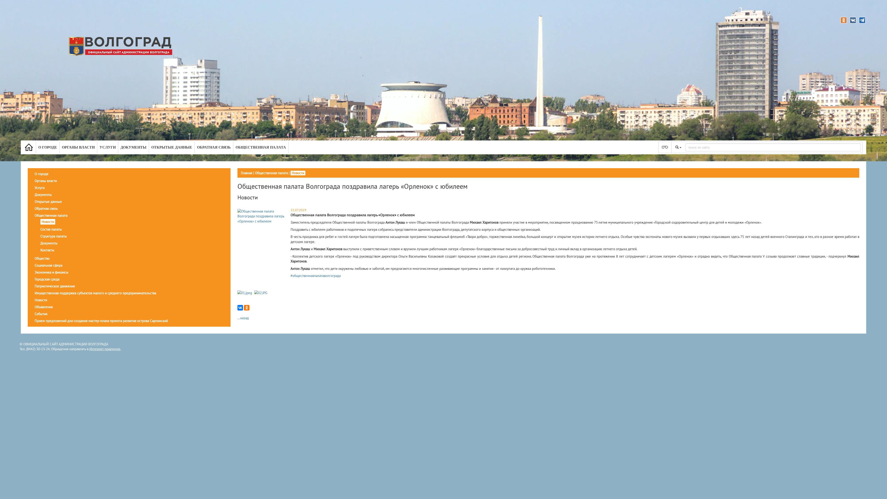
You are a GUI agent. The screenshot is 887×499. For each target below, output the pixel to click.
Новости (48, 221)
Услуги (108, 147)
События (41, 314)
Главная (246, 173)
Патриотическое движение (55, 286)
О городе (47, 147)
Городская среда (47, 279)
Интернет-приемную (104, 349)
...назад (243, 318)
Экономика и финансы (51, 272)
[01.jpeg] (244, 294)
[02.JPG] (260, 294)
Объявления (44, 307)
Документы (133, 147)
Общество (42, 258)
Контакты (47, 250)
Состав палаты (51, 229)
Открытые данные (171, 147)
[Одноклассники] (246, 307)
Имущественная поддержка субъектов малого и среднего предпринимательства (95, 293)
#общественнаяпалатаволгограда (316, 276)
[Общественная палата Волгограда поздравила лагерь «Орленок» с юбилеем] (263, 216)
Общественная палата (261, 147)
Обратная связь (214, 147)
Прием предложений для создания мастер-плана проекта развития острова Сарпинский (101, 321)
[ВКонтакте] (240, 307)
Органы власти (78, 147)
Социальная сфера (48, 265)
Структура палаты (53, 236)
